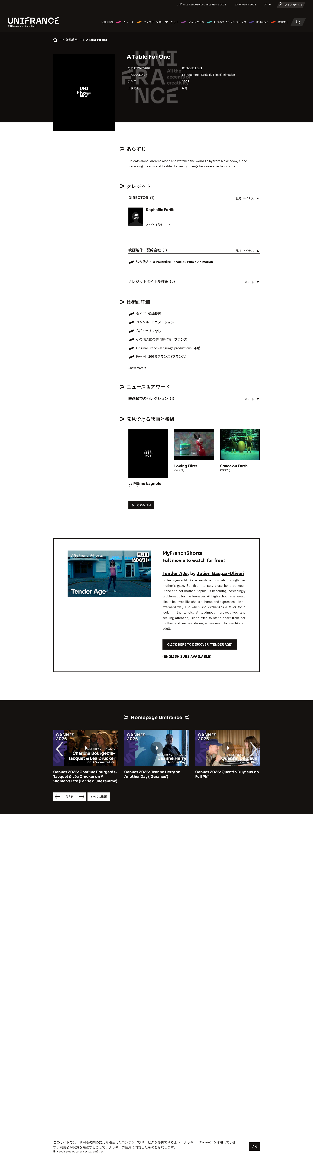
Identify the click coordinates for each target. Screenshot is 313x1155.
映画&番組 (107, 22)
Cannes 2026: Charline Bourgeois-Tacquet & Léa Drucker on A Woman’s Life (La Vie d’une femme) (85, 776)
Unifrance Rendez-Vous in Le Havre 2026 (201, 4)
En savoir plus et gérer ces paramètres (78, 1151)
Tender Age (175, 573)
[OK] (254, 1146)
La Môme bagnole (144, 483)
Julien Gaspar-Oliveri (220, 573)
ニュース (128, 22)
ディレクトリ (196, 22)
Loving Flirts (185, 466)
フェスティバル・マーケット (161, 22)
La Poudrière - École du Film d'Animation (208, 74)
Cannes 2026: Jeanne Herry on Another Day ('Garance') (152, 774)
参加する (282, 22)
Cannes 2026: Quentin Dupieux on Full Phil (227, 774)
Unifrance (262, 22)
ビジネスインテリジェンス (230, 22)
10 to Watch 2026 (245, 4)
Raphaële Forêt (192, 68)
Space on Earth (234, 466)
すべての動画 (98, 796)
